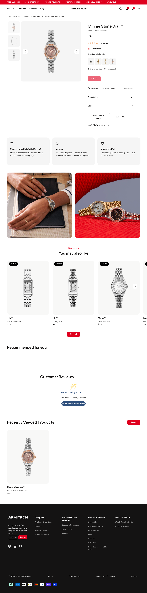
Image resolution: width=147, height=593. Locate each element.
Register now (92, 69)
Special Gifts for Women (21, 16)
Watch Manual (122, 117)
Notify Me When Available (98, 125)
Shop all (73, 334)
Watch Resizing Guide (124, 522)
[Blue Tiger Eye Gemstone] (98, 61)
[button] (138, 8)
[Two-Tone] (91, 61)
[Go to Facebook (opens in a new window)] (20, 547)
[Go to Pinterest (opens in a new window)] (9, 547)
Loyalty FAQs (67, 529)
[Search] (120, 9)
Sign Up (23, 537)
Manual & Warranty (122, 526)
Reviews (65, 533)
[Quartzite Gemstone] (112, 61)
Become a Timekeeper (71, 525)
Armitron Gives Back (43, 522)
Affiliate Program (41, 530)
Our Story (22, 9)
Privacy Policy (74, 576)
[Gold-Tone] (105, 61)
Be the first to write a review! (73, 403)
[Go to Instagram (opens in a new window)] (15, 547)
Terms (50, 576)
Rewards (33, 9)
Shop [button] (9, 9)
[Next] (76, 51)
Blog (42, 9)
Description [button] (93, 97)
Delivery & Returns (95, 526)
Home (9, 16)
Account (91, 539)
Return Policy (128, 88)
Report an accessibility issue (97, 548)
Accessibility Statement (105, 576)
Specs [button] (90, 106)
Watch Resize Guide (98, 117)
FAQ (90, 535)
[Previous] (25, 51)
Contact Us (92, 522)
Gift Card (92, 543)
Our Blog (38, 526)
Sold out (94, 78)
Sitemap (134, 576)
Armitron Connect (42, 535)
